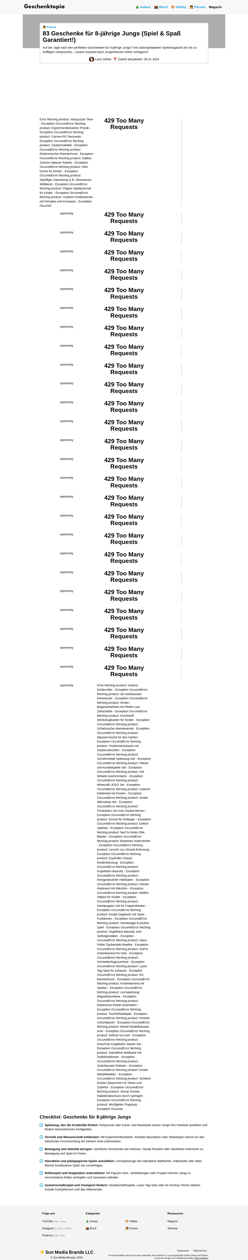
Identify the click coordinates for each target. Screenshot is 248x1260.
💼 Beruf (161, 7)
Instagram (48, 1228)
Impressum (183, 1250)
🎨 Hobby (178, 7)
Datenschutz (200, 1250)
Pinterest (47, 1235)
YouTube (47, 1221)
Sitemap (172, 1228)
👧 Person (197, 7)
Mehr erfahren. (201, 1258)
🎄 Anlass (143, 7)
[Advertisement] (124, 90)
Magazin (215, 7)
